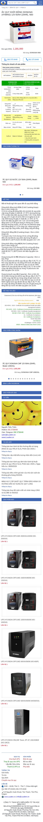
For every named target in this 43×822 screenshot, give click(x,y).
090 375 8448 (12, 59)
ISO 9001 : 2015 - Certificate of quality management (25, 311)
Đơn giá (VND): (7, 49)
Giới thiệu (5, 773)
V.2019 (38, 322)
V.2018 (34, 322)
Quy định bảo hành (31, 138)
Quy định (5, 778)
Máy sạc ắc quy (29, 764)
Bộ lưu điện (27, 762)
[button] (20, 194)
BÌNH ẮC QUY (14, 7)
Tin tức (4, 775)
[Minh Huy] (3, 3)
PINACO (23, 7)
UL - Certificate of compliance (32, 315)
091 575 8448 (33, 59)
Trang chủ (5, 7)
